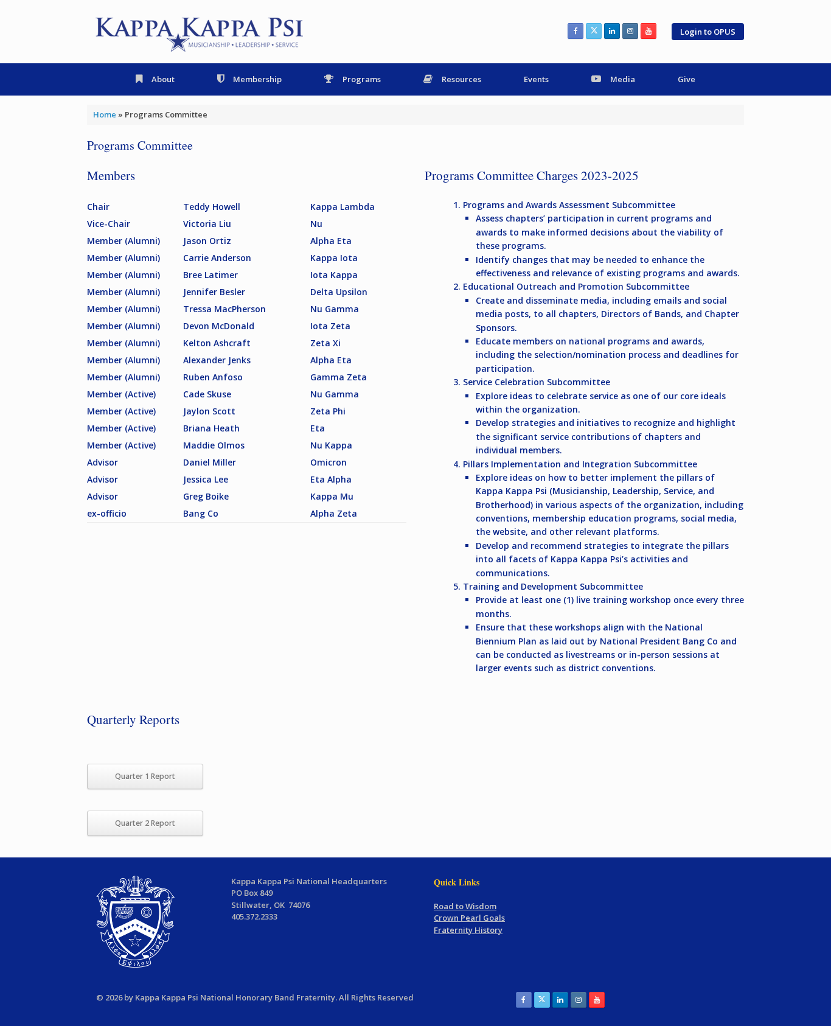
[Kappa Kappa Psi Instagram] (630, 31)
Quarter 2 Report (145, 823)
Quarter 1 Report (145, 776)
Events (536, 79)
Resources (461, 79)
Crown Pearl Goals (469, 917)
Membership (257, 79)
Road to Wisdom (465, 906)
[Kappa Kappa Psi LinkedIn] (612, 31)
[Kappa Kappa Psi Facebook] (575, 31)
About (163, 79)
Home (104, 114)
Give (686, 79)
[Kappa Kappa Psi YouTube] (648, 31)
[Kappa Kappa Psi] (200, 31)
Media (622, 79)
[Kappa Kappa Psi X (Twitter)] (594, 31)
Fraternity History (468, 929)
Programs (361, 79)
